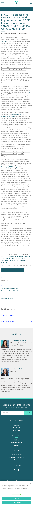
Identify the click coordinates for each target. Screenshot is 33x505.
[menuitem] (3, 9)
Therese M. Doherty (9, 33)
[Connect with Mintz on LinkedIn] (14, 470)
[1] (7, 41)
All (8, 9)
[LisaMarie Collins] (5, 372)
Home (3, 9)
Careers (16, 445)
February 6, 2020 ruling (9, 167)
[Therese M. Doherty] (5, 344)
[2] (29, 92)
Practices (17, 425)
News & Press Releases (16, 457)
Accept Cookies (16, 502)
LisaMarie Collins (22, 33)
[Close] (31, 483)
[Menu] (2, 3)
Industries (16, 427)
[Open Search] (31, 3)
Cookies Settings (16, 494)
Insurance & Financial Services (10, 288)
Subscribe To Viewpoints (11, 270)
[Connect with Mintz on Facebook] (18, 470)
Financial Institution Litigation (10, 291)
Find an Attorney (16, 442)
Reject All (16, 498)
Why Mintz (16, 430)
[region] (16, 493)
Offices (16, 440)
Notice (4, 41)
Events (16, 460)
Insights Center (17, 454)
